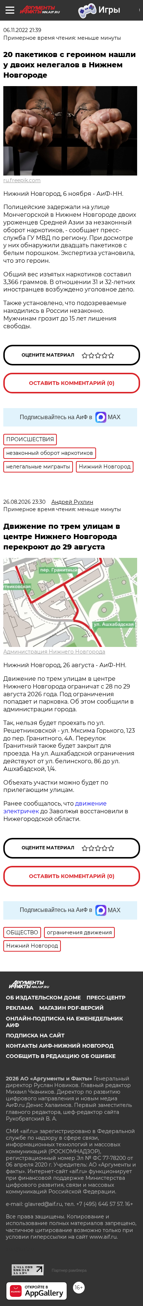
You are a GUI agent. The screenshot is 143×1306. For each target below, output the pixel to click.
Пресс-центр (106, 997)
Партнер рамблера (69, 1270)
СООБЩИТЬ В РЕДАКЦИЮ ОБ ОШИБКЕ (60, 1056)
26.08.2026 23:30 (24, 502)
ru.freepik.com (22, 180)
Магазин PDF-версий (71, 1008)
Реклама (19, 1008)
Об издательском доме (43, 997)
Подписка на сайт (35, 1035)
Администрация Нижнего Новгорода (54, 651)
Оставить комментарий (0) (71, 383)
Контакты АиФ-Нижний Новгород (60, 1046)
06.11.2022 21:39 (22, 30)
